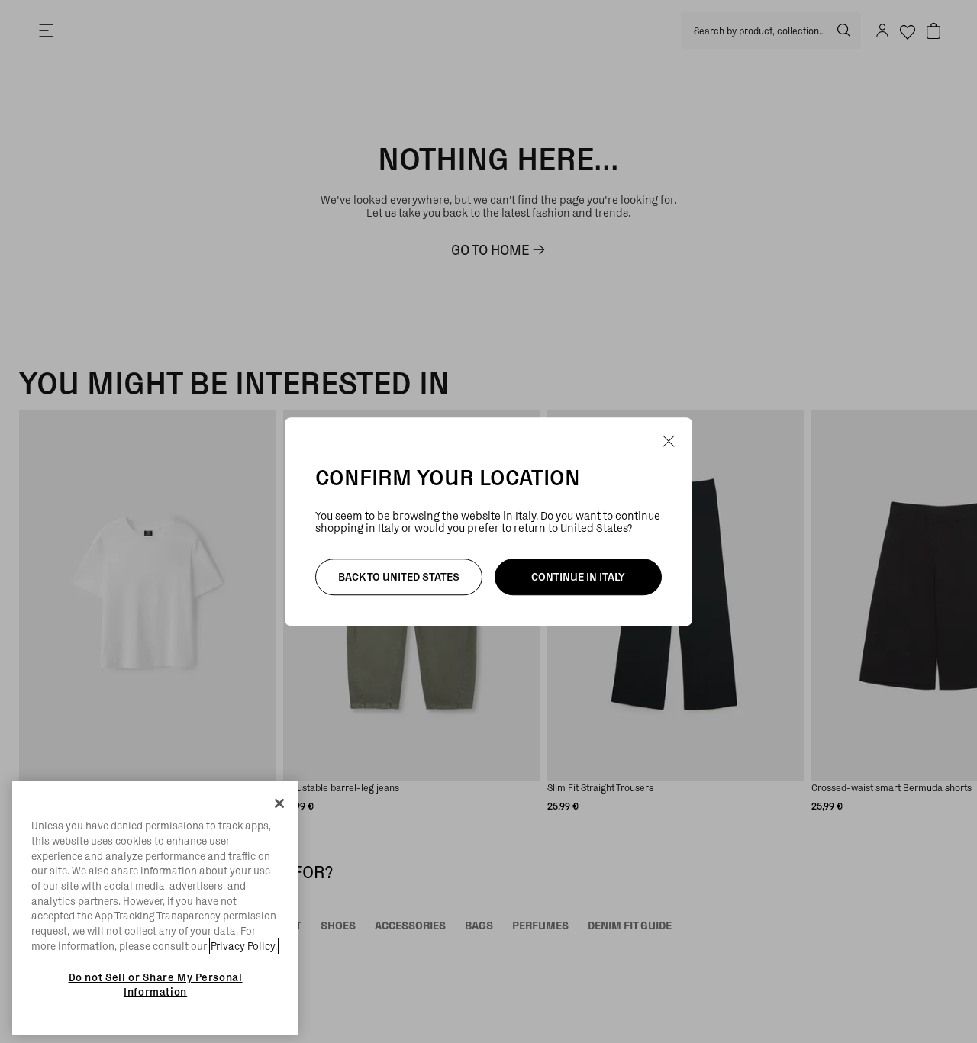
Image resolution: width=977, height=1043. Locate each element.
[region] (155, 908)
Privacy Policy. (244, 946)
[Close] (279, 803)
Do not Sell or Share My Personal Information (156, 984)
